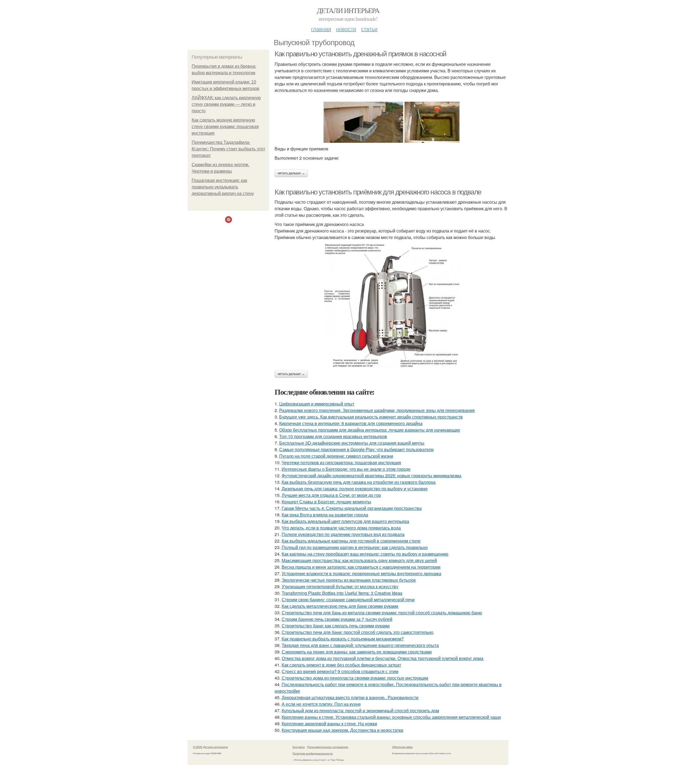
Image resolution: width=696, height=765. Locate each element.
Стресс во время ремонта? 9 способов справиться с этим (340, 671)
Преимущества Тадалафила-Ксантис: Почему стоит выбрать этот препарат (228, 149)
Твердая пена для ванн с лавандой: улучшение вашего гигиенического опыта (360, 645)
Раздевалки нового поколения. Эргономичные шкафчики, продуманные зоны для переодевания (377, 410)
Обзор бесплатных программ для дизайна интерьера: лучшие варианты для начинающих (369, 430)
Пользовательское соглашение (327, 747)
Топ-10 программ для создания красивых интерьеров (333, 436)
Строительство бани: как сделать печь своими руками (336, 625)
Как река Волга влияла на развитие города (325, 515)
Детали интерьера (348, 10)
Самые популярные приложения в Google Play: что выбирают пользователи (356, 449)
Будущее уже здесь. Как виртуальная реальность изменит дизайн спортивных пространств (371, 417)
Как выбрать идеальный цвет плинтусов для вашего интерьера (345, 521)
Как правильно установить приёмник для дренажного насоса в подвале (378, 192)
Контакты (299, 747)
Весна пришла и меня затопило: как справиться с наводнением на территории (361, 567)
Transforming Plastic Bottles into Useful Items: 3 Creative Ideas (342, 593)
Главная (321, 29)
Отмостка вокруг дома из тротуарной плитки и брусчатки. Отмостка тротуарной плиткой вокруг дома (382, 658)
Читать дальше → (291, 173)
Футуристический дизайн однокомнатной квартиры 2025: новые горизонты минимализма (371, 475)
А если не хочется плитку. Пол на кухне (321, 704)
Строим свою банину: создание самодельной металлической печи (348, 599)
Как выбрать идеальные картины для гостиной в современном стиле (351, 541)
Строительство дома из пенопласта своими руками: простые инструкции (355, 678)
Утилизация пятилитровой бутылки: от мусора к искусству (340, 586)
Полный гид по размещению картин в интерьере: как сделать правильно (355, 547)
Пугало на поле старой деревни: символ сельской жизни (336, 456)
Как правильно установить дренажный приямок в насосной (360, 54)
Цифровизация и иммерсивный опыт (316, 404)
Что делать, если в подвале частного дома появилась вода (341, 528)
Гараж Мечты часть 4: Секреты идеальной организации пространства (352, 508)
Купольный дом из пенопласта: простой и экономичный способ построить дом (360, 710)
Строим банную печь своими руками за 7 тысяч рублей (337, 619)
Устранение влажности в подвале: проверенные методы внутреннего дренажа (361, 573)
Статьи (369, 29)
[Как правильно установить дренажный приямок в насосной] (391, 122)
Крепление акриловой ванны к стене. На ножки (329, 723)
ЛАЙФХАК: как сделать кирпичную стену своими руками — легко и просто (226, 104)
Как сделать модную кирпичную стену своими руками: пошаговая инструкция (225, 126)
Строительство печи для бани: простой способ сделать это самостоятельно (357, 632)
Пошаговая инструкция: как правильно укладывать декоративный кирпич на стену (223, 187)
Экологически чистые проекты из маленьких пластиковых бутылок (349, 580)
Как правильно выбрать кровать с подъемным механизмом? (343, 639)
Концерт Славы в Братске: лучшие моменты (326, 501)
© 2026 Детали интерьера (210, 747)
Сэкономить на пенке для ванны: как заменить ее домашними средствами (357, 652)
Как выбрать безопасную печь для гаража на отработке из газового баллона (359, 482)
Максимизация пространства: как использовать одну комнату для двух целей (359, 560)
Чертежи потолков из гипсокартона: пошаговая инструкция (341, 462)
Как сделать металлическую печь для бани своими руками (340, 606)
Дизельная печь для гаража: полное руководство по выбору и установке (355, 488)
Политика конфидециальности (313, 753)
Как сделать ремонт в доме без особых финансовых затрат (341, 665)
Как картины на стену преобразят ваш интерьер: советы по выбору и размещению (365, 554)
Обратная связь (402, 747)
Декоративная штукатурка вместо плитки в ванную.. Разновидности (350, 697)
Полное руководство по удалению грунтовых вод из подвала (343, 534)
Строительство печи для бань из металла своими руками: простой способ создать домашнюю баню (382, 612)
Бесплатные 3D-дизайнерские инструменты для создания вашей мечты (351, 443)
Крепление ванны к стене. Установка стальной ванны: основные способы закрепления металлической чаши (391, 717)
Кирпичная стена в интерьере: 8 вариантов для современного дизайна (350, 423)
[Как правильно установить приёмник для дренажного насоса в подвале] (391, 305)
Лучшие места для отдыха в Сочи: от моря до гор (331, 495)
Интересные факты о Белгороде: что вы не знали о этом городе (346, 469)
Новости (346, 29)
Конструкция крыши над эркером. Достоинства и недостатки (342, 730)
